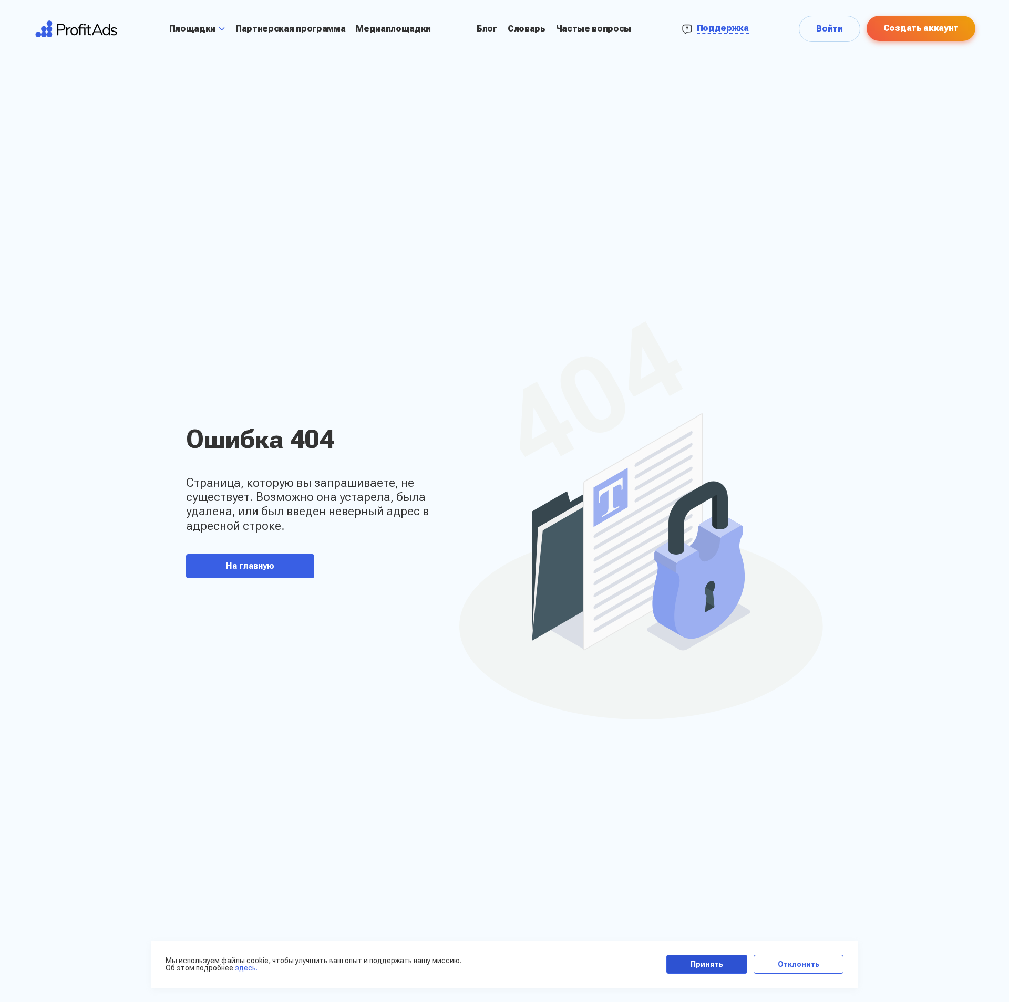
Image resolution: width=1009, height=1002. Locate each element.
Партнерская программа (290, 29)
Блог (487, 29)
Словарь (526, 29)
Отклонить (798, 964)
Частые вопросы (594, 29)
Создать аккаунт (921, 28)
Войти (829, 29)
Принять (707, 964)
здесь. (246, 968)
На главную (250, 566)
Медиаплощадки (393, 29)
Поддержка (723, 28)
